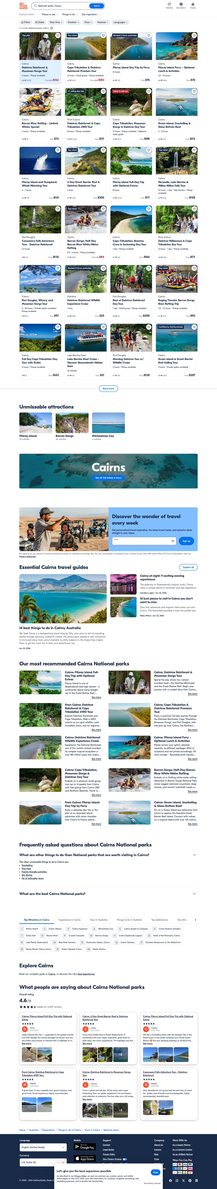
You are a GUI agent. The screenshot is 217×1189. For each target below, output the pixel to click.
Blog (156, 1154)
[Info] (51, 28)
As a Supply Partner (182, 1145)
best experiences (86, 974)
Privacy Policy (109, 1154)
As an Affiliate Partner (183, 1154)
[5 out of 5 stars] (48, 1024)
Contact (106, 1145)
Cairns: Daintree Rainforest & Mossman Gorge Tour (106, 1074)
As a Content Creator (182, 1149)
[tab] (36, 920)
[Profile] (193, 4)
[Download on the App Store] (85, 1159)
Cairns (51, 974)
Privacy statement (27, 556)
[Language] (181, 4)
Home (22, 1130)
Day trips (26, 868)
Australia (33, 1130)
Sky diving (27, 875)
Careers (157, 1149)
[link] (40, 58)
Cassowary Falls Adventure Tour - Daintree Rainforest (165, 1074)
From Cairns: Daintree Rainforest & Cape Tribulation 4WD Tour (43, 1074)
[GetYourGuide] (23, 6)
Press (156, 1159)
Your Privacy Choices (112, 1159)
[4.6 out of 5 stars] (28, 1007)
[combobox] (60, 6)
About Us (158, 1145)
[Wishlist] (169, 4)
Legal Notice (108, 1149)
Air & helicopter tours (33, 878)
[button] (40, 58)
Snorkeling (27, 865)
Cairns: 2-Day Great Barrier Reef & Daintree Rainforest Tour (105, 1018)
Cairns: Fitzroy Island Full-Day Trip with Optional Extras (47, 1018)
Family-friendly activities (34, 872)
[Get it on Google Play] (85, 1147)
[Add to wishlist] (58, 35)
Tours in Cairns (92, 1130)
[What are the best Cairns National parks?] (194, 893)
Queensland (48, 1130)
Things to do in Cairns (69, 1130)
